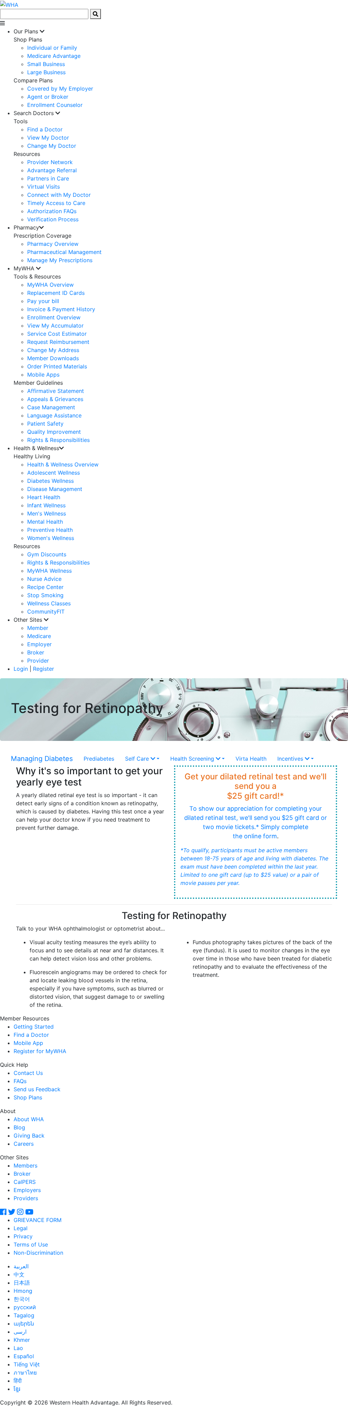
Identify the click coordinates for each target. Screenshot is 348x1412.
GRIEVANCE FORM (38, 1220)
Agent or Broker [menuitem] (47, 96)
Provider (38, 660)
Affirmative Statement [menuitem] (55, 390)
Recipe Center (45, 587)
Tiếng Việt (27, 1364)
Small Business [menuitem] (46, 64)
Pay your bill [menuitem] (43, 301)
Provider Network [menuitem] (50, 162)
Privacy (23, 1236)
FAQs (20, 1081)
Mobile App (28, 1043)
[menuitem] (181, 68)
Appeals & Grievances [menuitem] (55, 399)
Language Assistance (54, 415)
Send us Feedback (37, 1089)
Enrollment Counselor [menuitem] (55, 104)
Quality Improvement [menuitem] (54, 431)
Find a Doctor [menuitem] (45, 129)
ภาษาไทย (25, 1372)
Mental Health (45, 521)
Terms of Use (31, 1244)
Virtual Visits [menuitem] (43, 186)
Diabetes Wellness (50, 480)
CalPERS (25, 1181)
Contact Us (28, 1072)
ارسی (20, 1331)
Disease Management (54, 489)
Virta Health (251, 758)
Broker (35, 652)
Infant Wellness (46, 505)
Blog (19, 1127)
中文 (19, 1274)
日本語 (22, 1282)
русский (25, 1307)
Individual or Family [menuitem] (52, 47)
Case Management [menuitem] (51, 407)
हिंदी (18, 1380)
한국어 (22, 1299)
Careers (24, 1143)
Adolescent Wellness (53, 472)
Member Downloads (53, 358)
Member (37, 627)
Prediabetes (99, 758)
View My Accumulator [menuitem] (55, 325)
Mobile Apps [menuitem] (43, 374)
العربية (21, 1266)
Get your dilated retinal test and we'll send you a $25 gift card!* (256, 786)
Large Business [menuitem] (46, 72)
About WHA (29, 1119)
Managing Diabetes (42, 759)
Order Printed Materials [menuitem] (57, 366)
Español (24, 1356)
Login (21, 668)
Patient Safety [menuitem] (45, 423)
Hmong (23, 1290)
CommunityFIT (46, 611)
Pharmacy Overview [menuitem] (53, 243)
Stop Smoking (45, 595)
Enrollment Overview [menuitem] (54, 317)
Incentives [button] (291, 758)
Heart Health (43, 497)
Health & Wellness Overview (63, 464)
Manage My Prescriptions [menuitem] (59, 260)
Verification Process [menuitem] (53, 219)
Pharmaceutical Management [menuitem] (64, 252)
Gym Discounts (46, 554)
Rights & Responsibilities (58, 562)
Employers (27, 1190)
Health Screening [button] (193, 758)
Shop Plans (28, 1097)
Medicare (39, 636)
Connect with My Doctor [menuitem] (59, 194)
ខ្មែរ (17, 1388)
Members (25, 1165)
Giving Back (29, 1135)
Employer (39, 644)
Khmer (22, 1339)
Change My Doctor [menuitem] (51, 145)
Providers (26, 1198)
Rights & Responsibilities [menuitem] (58, 440)
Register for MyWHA (40, 1051)
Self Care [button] (138, 758)
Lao (18, 1348)
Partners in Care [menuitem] (48, 178)
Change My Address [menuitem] (53, 350)
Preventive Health (50, 529)
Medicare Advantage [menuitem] (54, 55)
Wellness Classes (49, 603)
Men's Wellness (46, 513)
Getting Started (34, 1026)
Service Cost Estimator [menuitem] (57, 333)
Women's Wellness (50, 538)
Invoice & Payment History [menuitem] (61, 309)
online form (260, 836)
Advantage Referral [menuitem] (52, 170)
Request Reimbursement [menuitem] (58, 341)
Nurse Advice (44, 578)
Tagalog (24, 1315)
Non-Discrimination (38, 1252)
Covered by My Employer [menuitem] (60, 88)
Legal (21, 1228)
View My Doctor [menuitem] (48, 137)
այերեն (24, 1323)
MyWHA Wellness (49, 570)
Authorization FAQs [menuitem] (51, 211)
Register (43, 668)
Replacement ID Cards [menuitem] (56, 292)
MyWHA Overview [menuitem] (50, 284)
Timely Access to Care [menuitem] (56, 203)
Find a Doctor (31, 1034)
